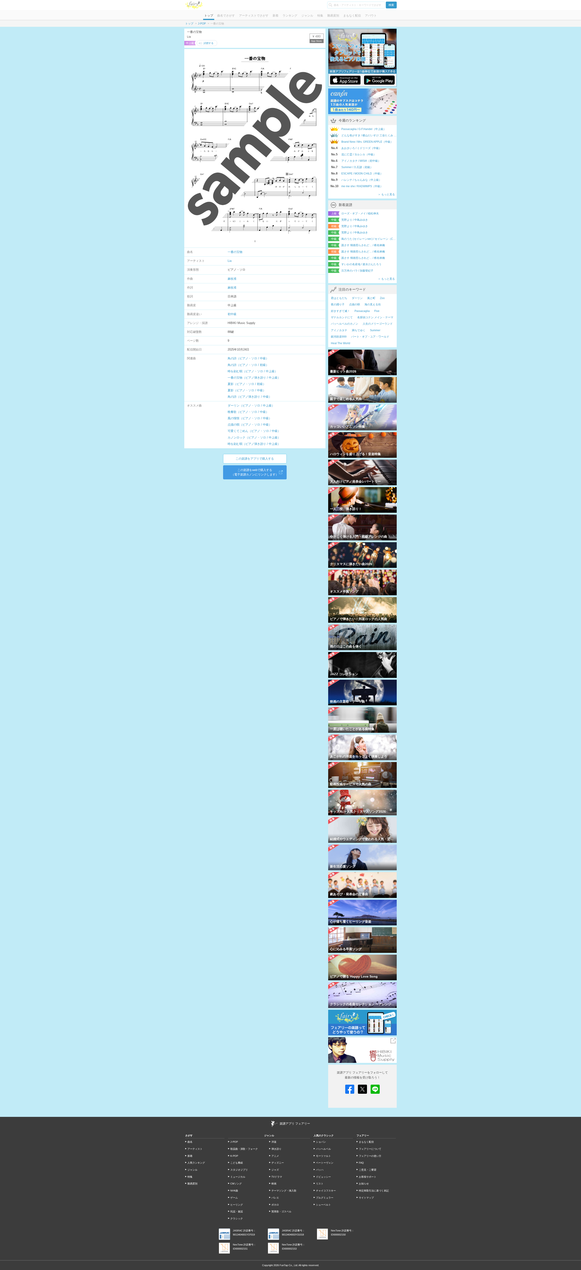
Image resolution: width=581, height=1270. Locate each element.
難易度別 (333, 15)
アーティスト (194, 1148)
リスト (319, 1183)
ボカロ (275, 1204)
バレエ (275, 1197)
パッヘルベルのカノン (344, 323)
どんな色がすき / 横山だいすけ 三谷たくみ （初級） (369, 135)
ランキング (290, 15)
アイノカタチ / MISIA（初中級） (361, 160)
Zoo (382, 298)
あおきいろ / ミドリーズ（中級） (361, 148)
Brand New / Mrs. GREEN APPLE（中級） (367, 141)
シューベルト (323, 1204)
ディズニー (277, 1162)
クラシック (236, 1218)
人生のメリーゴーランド (378, 323)
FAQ (361, 1162)
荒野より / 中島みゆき (354, 219)
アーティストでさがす (253, 15)
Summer (375, 330)
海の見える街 (372, 304)
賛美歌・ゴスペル (281, 1211)
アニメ (275, 1156)
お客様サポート (367, 1176)
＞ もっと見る (386, 194)
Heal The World (340, 343)
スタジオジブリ (239, 1169)
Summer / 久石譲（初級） (357, 167)
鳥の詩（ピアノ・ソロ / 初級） (248, 365)
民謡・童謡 (236, 1211)
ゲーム (234, 1197)
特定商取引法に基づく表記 (374, 1190)
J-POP (202, 23)
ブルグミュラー (324, 1197)
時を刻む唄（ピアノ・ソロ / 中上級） (253, 371)
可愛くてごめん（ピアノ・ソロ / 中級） (254, 431)
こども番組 (236, 1162)
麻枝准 (232, 278)
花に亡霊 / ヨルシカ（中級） (358, 154)
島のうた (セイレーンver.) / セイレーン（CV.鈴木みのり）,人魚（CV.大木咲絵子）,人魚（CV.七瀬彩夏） (369, 238)
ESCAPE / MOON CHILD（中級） (362, 173)
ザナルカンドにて (342, 317)
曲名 (189, 1141)
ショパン (321, 1141)
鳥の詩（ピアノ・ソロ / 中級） (248, 358)
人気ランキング (196, 1162)
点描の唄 (354, 304)
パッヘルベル (323, 1148)
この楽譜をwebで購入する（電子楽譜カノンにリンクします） (254, 472)
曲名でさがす (226, 15)
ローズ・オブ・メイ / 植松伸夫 (360, 213)
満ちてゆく (358, 330)
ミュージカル (237, 1176)
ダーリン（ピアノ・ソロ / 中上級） (251, 405)
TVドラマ (276, 1176)
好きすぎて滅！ (340, 311)
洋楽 (273, 1141)
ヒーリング (236, 1204)
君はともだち (339, 298)
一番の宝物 (235, 252)
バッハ (319, 1169)
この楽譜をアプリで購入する (255, 458)
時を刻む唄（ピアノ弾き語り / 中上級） (254, 444)
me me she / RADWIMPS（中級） (362, 186)
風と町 (371, 298)
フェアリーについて (370, 1148)
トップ (208, 15)
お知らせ (364, 1183)
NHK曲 (234, 1190)
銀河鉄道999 (339, 336)
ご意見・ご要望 (367, 1169)
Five (376, 311)
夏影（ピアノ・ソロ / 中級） (247, 390)
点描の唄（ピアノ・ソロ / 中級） (250, 424)
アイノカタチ (339, 330)
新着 (275, 15)
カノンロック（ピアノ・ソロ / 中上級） (254, 437)
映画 (273, 1183)
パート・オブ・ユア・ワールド (370, 336)
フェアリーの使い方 (370, 1156)
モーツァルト (323, 1156)
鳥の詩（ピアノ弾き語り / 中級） (250, 396)
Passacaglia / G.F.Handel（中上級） (363, 129)
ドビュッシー (323, 1176)
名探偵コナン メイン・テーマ (375, 317)
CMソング (236, 1183)
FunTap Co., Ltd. (289, 1265)
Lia (229, 260)
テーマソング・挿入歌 (283, 1190)
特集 (320, 15)
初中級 (232, 314)
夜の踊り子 (338, 304)
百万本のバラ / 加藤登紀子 (357, 270)
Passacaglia (362, 311)
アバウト (371, 15)
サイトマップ (366, 1197)
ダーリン (357, 298)
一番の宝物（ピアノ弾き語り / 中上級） (254, 377)
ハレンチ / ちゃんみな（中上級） (361, 179)
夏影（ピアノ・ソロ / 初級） (247, 384)
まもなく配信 (352, 15)
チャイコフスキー (326, 1190)
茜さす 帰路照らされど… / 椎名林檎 (363, 245)
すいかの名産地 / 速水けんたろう (361, 264)
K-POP (234, 1156)
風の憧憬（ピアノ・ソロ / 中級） (250, 418)
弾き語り (276, 1148)
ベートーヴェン (324, 1162)
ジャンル (307, 15)
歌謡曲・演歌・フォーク (244, 1148)
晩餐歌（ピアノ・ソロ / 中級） (248, 412)
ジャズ (275, 1169)
